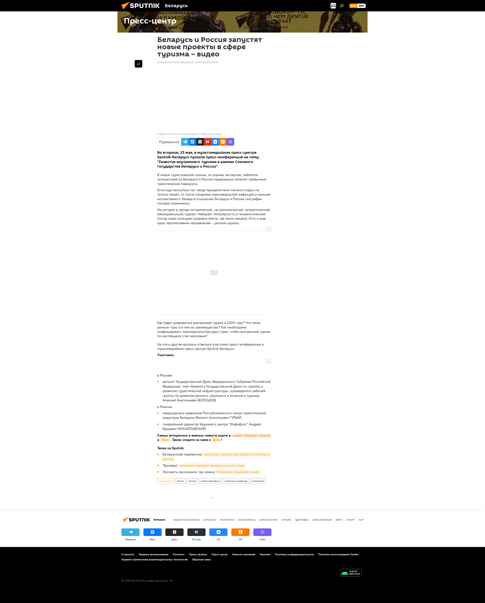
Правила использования (153, 554)
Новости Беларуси (210, 481)
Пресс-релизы (198, 554)
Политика (227, 519)
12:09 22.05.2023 (167, 62)
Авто (339, 519)
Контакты (179, 554)
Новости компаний (243, 554)
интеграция (258, 481)
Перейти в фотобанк (211, 134)
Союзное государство (236, 481)
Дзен (216, 440)
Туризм (180, 481)
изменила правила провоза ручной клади (212, 465)
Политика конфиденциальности (294, 554)
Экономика (246, 519)
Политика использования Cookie (338, 554)
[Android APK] (351, 573)
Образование (322, 519)
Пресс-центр (165, 481)
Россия (192, 481)
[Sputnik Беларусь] (142, 10)
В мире (286, 519)
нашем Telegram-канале (251, 435)
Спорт (350, 519)
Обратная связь (201, 559)
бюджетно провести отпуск (238, 472)
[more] (138, 64)
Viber (165, 440)
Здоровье (302, 519)
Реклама (265, 554)
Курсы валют (268, 519)
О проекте (127, 554)
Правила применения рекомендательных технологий (154, 559)
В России (209, 519)
